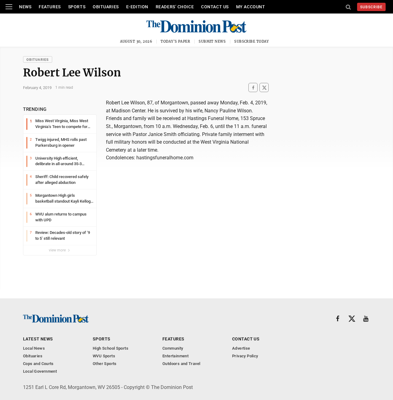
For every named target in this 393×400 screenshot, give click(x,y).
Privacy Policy (245, 356)
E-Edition (137, 6)
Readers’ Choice (175, 6)
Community (172, 348)
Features (49, 6)
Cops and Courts (38, 363)
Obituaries (106, 6)
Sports (76, 6)
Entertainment (175, 356)
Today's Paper (175, 41)
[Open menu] (8, 6)
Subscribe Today (251, 41)
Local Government (40, 371)
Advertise (241, 348)
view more (58, 250)
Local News (34, 348)
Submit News (212, 41)
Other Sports (105, 363)
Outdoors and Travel (181, 363)
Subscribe (371, 7)
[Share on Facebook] (253, 88)
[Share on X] (264, 88)
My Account (250, 6)
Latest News (38, 338)
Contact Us (215, 6)
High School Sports (110, 348)
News (25, 6)
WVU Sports (104, 356)
